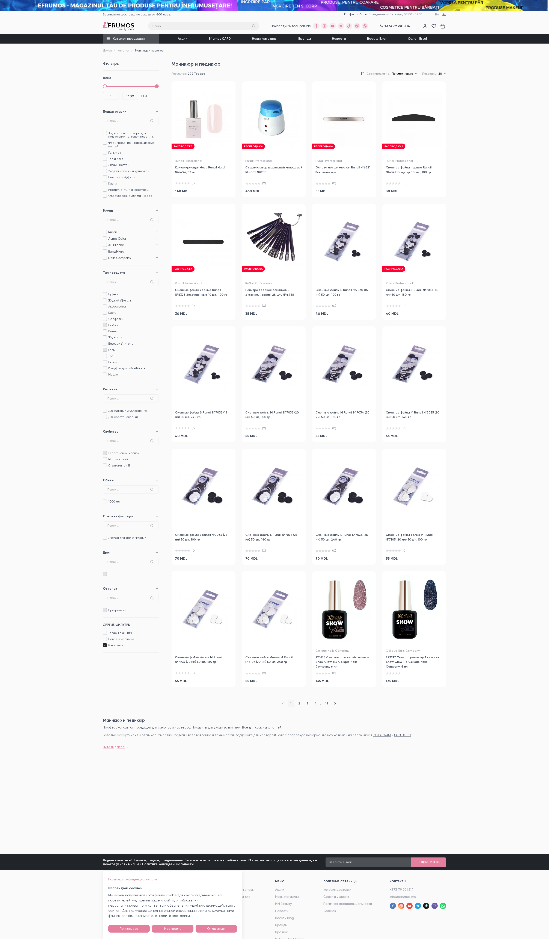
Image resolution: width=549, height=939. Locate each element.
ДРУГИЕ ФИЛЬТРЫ (117, 625)
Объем (108, 480)
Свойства (111, 431)
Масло (113, 374)
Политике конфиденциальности (168, 864)
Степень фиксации (118, 516)
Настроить (172, 929)
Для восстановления (123, 417)
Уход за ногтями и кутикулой (128, 171)
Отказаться (216, 929)
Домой (107, 50)
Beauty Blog (284, 918)
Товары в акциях (120, 633)
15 (326, 703)
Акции (182, 39)
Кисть (112, 312)
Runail (105, 232)
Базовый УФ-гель (120, 343)
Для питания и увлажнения (127, 410)
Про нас (281, 932)
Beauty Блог (377, 39)
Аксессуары (117, 306)
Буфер (113, 294)
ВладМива (105, 251)
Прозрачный (117, 610)
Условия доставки (337, 890)
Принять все (129, 929)
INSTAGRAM (382, 735)
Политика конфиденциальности (347, 904)
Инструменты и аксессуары (128, 189)
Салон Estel (417, 39)
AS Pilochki (105, 245)
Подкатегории (114, 112)
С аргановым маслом (124, 453)
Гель (111, 349)
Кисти (112, 183)
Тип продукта (114, 273)
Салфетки (115, 319)
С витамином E (119, 465)
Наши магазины (264, 39)
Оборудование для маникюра (130, 195)
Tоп (110, 356)
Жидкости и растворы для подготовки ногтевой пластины (131, 134)
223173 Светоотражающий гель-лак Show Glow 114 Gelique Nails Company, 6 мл (342, 662)
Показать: (429, 73)
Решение (110, 389)
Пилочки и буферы (121, 177)
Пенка (112, 331)
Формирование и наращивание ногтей (131, 144)
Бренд (108, 210)
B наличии (115, 645)
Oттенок (110, 589)
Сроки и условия (336, 897)
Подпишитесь (429, 862)
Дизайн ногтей (118, 165)
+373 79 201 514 (401, 890)
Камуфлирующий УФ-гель (126, 368)
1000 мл (114, 501)
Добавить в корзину (203, 189)
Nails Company (105, 258)
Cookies (329, 911)
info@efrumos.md (403, 897)
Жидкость (115, 337)
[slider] (105, 86)
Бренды (304, 39)
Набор (113, 325)
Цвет (107, 552)
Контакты (398, 881)
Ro (437, 14)
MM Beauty (283, 904)
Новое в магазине (121, 639)
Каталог (123, 50)
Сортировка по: (378, 73)
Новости (339, 39)
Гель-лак (114, 152)
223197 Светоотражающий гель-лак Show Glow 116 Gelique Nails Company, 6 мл (413, 662)
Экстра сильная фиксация (127, 537)
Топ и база (115, 159)
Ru (444, 14)
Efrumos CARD (219, 39)
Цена (107, 78)
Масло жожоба (119, 459)
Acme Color (105, 238)
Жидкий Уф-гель (119, 300)
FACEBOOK (402, 735)
